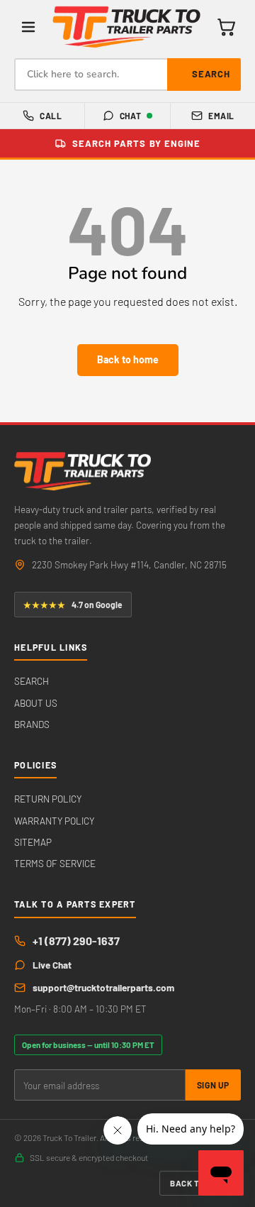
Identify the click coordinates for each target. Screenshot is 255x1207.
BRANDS (32, 724)
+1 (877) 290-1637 (76, 940)
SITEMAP (33, 842)
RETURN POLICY (47, 799)
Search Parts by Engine (136, 143)
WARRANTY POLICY (54, 821)
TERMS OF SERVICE (55, 863)
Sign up (213, 1085)
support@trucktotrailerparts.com (103, 987)
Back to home (128, 359)
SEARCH (31, 681)
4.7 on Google (73, 605)
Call (51, 116)
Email (221, 116)
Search (211, 73)
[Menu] (28, 27)
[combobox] (127, 74)
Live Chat (52, 965)
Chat (131, 116)
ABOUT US (35, 703)
